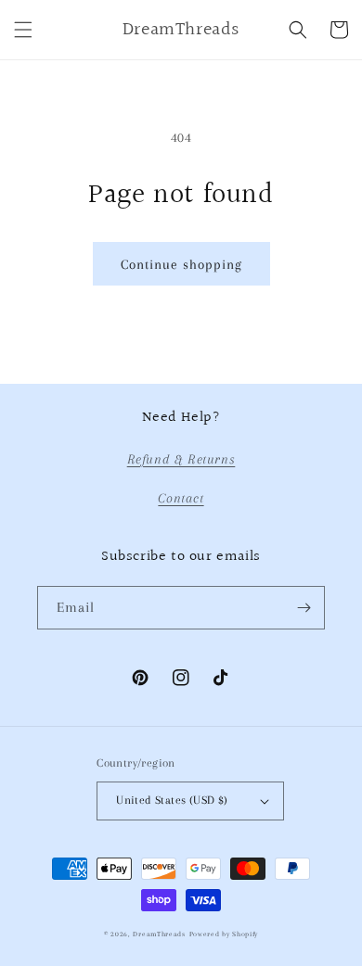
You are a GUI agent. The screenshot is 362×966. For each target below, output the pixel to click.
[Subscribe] (303, 607)
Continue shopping (181, 264)
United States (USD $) (171, 800)
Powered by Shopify (224, 934)
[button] (23, 29)
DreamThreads (159, 934)
